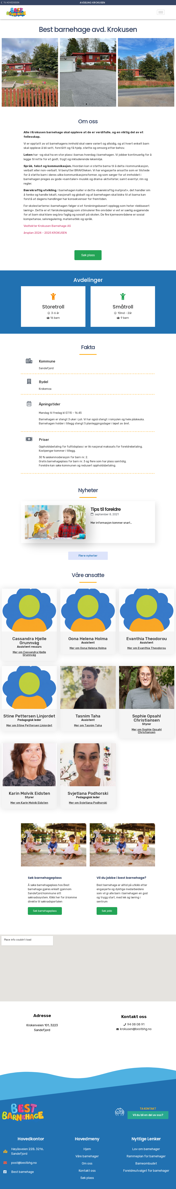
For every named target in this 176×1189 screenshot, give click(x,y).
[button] (83, 104)
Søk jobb (107, 910)
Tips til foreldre (106, 509)
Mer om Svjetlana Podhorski (88, 802)
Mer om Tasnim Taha (88, 725)
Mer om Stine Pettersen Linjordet (29, 725)
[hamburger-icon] (161, 12)
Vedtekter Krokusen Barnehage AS (48, 226)
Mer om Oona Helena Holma (88, 648)
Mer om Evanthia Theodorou (146, 648)
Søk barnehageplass (45, 910)
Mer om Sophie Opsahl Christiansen (147, 731)
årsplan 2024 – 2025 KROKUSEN (45, 232)
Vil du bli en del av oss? (148, 1115)
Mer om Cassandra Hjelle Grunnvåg (29, 654)
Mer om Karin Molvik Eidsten (29, 802)
